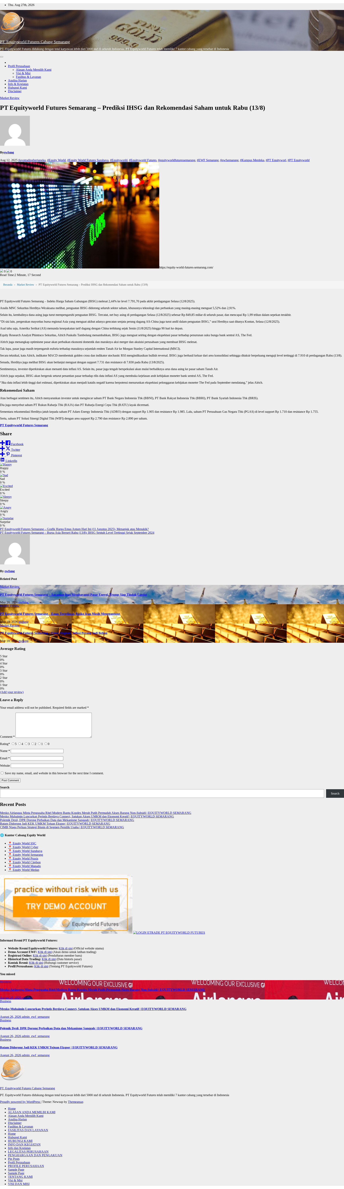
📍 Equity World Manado (24, 866)
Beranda (7, 284)
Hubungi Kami (17, 87)
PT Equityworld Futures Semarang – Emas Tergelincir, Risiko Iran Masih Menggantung (60, 613)
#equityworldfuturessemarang (176, 160)
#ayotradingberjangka (32, 160)
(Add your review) (11, 692)
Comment (7, 736)
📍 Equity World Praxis (23, 858)
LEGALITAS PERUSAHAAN (28, 1151)
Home (12, 1108)
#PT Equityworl (276, 160)
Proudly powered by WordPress (20, 1102)
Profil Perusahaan (19, 66)
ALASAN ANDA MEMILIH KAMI (31, 1112)
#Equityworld (118, 160)
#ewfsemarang (229, 160)
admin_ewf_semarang (36, 1016)
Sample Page (16, 1169)
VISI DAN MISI (18, 1184)
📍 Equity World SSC (22, 843)
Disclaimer (15, 91)
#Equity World (56, 160)
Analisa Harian (17, 80)
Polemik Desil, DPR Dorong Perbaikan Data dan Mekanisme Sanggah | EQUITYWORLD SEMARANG (67, 820)
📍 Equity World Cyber (23, 847)
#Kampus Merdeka (252, 160)
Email (5, 758)
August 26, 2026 (11, 997)
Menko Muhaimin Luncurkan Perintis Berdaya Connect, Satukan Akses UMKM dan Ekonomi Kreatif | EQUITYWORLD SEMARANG (87, 816)
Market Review (10, 98)
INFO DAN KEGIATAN (24, 1144)
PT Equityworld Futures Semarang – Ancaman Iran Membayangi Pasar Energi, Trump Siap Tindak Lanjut (73, 594)
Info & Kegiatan (18, 84)
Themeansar (75, 1102)
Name (5, 751)
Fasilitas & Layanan (28, 77)
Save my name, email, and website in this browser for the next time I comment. (54, 773)
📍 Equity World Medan (23, 870)
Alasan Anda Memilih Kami (33, 69)
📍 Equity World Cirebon (24, 862)
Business (5, 982)
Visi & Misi (23, 73)
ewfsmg (9, 152)
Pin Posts (14, 1159)
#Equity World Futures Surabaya (87, 160)
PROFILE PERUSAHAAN (26, 1166)
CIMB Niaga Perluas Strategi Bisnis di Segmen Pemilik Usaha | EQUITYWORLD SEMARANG (62, 827)
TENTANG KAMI (20, 1176)
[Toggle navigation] (1, 56)
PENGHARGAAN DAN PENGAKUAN (35, 1155)
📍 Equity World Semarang (25, 854)
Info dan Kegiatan (19, 1148)
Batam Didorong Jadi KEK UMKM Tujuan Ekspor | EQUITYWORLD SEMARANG (55, 823)
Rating (5, 744)
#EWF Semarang (208, 160)
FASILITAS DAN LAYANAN (28, 1130)
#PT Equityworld (299, 160)
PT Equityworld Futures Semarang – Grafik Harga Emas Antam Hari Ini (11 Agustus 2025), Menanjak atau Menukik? (74, 529)
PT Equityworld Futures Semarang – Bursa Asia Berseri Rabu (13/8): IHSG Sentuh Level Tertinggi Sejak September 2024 (77, 532)
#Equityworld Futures (142, 160)
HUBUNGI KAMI (20, 1141)
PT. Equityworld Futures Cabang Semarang (35, 41)
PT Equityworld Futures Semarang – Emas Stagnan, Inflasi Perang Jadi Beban (53, 633)
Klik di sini (66, 948)
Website (5, 765)
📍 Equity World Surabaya (25, 851)
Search (4, 787)
